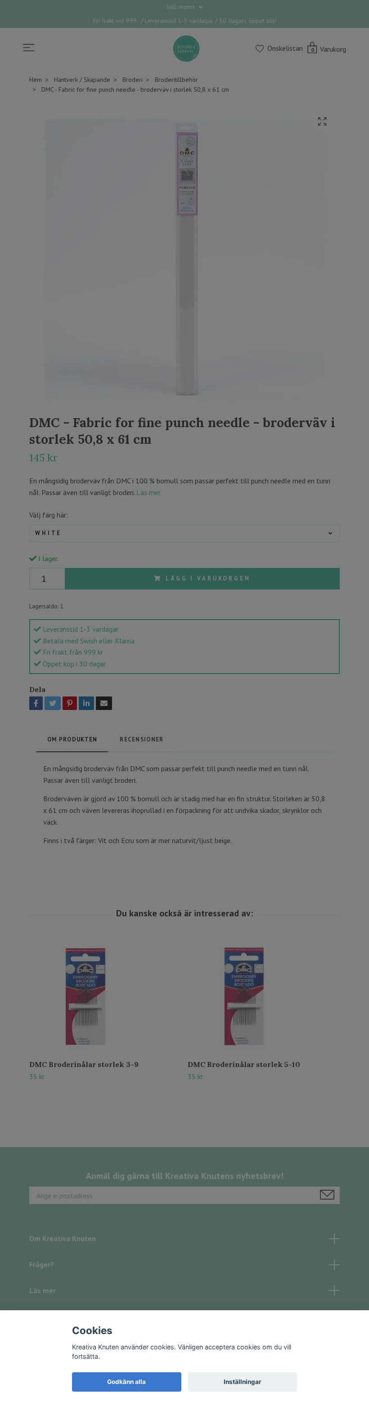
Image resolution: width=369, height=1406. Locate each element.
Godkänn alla (126, 1381)
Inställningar (242, 1381)
